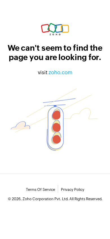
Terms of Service (40, 189)
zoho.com (60, 72)
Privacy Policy (72, 189)
